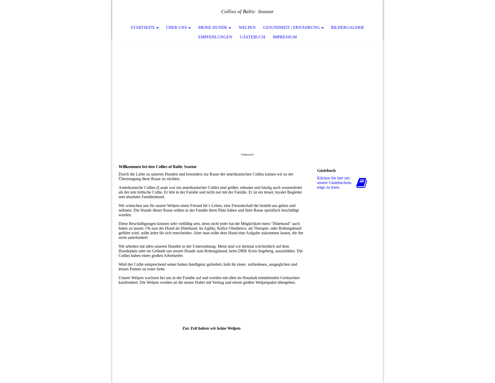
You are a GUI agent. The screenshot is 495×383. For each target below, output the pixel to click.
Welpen (247, 27)
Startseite (143, 27)
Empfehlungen (215, 37)
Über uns (176, 27)
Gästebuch (252, 37)
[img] (247, 93)
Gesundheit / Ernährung (291, 27)
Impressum (285, 37)
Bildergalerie (347, 27)
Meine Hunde (212, 27)
